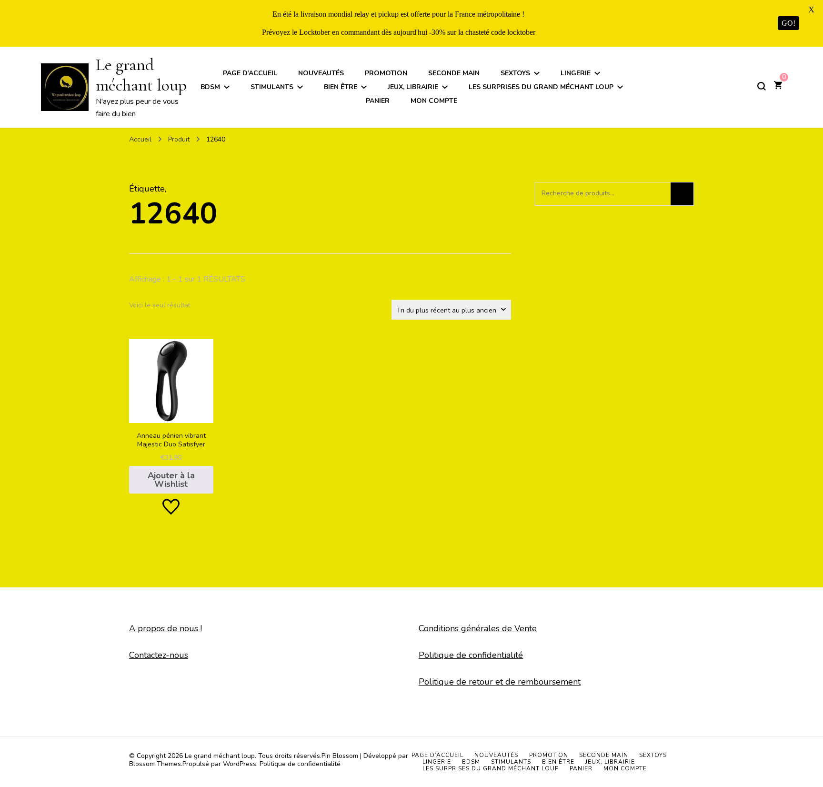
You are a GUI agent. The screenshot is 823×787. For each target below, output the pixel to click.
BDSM (210, 86)
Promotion (386, 73)
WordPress (239, 763)
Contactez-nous (158, 655)
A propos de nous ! (165, 628)
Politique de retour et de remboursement (500, 681)
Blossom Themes (155, 763)
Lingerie (576, 73)
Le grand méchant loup (141, 74)
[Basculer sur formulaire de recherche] (761, 86)
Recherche (682, 193)
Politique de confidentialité (471, 655)
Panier (378, 100)
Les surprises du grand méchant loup (541, 86)
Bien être (340, 86)
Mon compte (434, 100)
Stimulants (272, 86)
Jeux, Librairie (413, 86)
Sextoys (515, 73)
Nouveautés (321, 73)
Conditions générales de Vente (478, 628)
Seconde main (454, 73)
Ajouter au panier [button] (171, 411)
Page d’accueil (250, 73)
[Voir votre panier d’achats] (778, 86)
